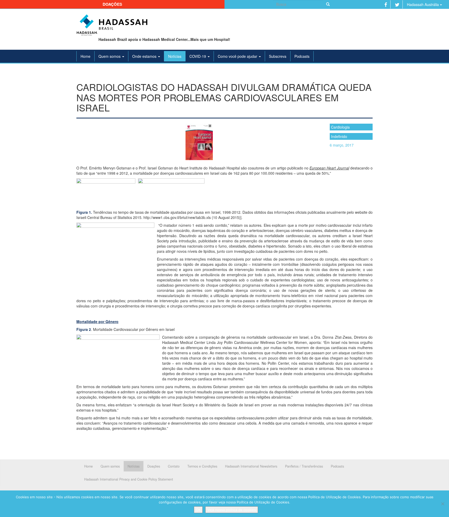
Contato (174, 466)
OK (198, 510)
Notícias (174, 56)
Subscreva (277, 56)
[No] (442, 503)
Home (85, 56)
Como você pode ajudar (238, 56)
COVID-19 (198, 56)
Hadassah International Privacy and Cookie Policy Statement (128, 479)
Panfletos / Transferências (304, 466)
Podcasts (301, 56)
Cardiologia (340, 127)
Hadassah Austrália (423, 4)
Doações (112, 4)
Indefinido (339, 136)
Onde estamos (144, 56)
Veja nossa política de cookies (231, 510)
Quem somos (110, 56)
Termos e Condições (202, 466)
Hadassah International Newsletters (251, 466)
